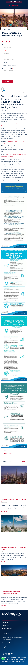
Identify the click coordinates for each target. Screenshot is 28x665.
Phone (4, 56)
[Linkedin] (4, 90)
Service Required (7, 62)
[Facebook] (3, 653)
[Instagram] (6, 653)
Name (3, 44)
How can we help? (7, 68)
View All (23, 461)
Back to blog (7, 29)
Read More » (4, 511)
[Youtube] (11, 653)
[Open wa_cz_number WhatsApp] (3, 658)
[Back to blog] (2, 29)
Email (3, 50)
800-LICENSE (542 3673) (8, 634)
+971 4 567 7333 (6, 642)
